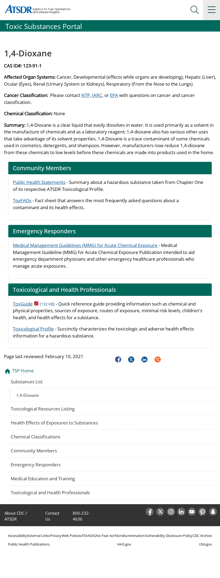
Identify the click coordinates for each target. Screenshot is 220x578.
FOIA (86, 535)
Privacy (55, 535)
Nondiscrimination (130, 535)
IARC (97, 95)
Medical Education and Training (43, 478)
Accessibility (17, 535)
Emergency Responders (36, 464)
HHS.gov (124, 544)
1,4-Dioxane (27, 395)
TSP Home (23, 371)
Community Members (34, 451)
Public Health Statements (39, 182)
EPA (114, 95)
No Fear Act (105, 535)
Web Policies (72, 535)
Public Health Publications (29, 544)
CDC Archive (202, 535)
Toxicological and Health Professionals (50, 492)
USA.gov (205, 544)
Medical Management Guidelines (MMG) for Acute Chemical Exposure (85, 245)
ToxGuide (34, 304)
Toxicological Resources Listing (43, 409)
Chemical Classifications (35, 437)
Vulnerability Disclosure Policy (168, 535)
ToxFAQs (22, 200)
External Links (38, 535)
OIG (93, 535)
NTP (85, 95)
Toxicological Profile (33, 329)
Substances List (27, 382)
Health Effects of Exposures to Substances (54, 423)
